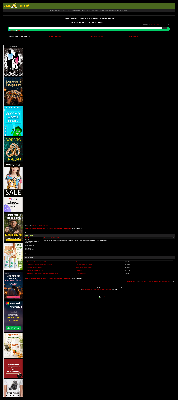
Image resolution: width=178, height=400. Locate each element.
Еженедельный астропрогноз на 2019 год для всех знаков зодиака (42, 273)
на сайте (12, 30)
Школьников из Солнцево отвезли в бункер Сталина (39, 264)
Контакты (124, 10)
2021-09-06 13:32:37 (54, 237)
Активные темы (89, 13)
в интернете (20, 30)
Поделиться (47, 237)
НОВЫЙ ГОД (79, 270)
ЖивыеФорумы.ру (166, 281)
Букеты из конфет (86, 10)
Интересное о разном (81, 273)
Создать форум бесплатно (154, 281)
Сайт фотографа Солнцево (62, 10)
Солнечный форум (96, 289)
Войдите (34, 225)
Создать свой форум (107, 289)
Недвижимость (68, 228)
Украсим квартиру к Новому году (35, 270)
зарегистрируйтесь (43, 225)
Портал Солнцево (75, 10)
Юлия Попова (28, 238)
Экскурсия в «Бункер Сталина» (34, 267)
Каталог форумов (143, 281)
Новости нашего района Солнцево (84, 264)
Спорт (77, 261)
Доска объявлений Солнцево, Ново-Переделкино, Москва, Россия (44, 228)
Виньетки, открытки (87, 289)
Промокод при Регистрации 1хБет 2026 (36, 261)
